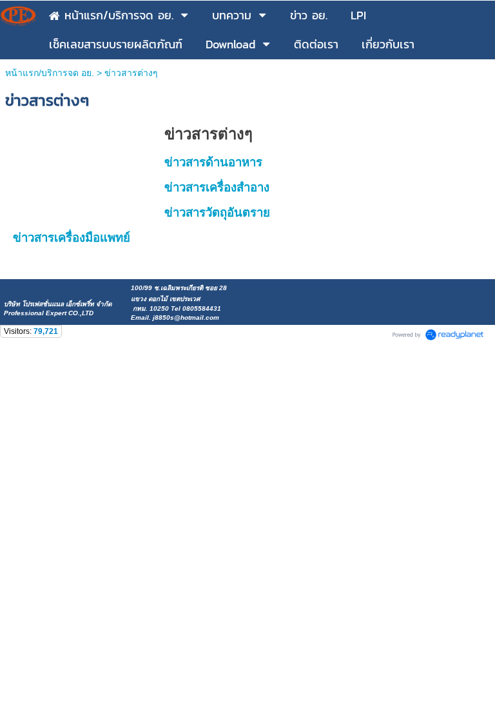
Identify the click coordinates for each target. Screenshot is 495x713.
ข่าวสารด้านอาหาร (213, 162)
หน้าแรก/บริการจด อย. (49, 73)
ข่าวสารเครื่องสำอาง (216, 187)
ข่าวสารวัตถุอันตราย (217, 212)
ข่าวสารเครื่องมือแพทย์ (71, 237)
